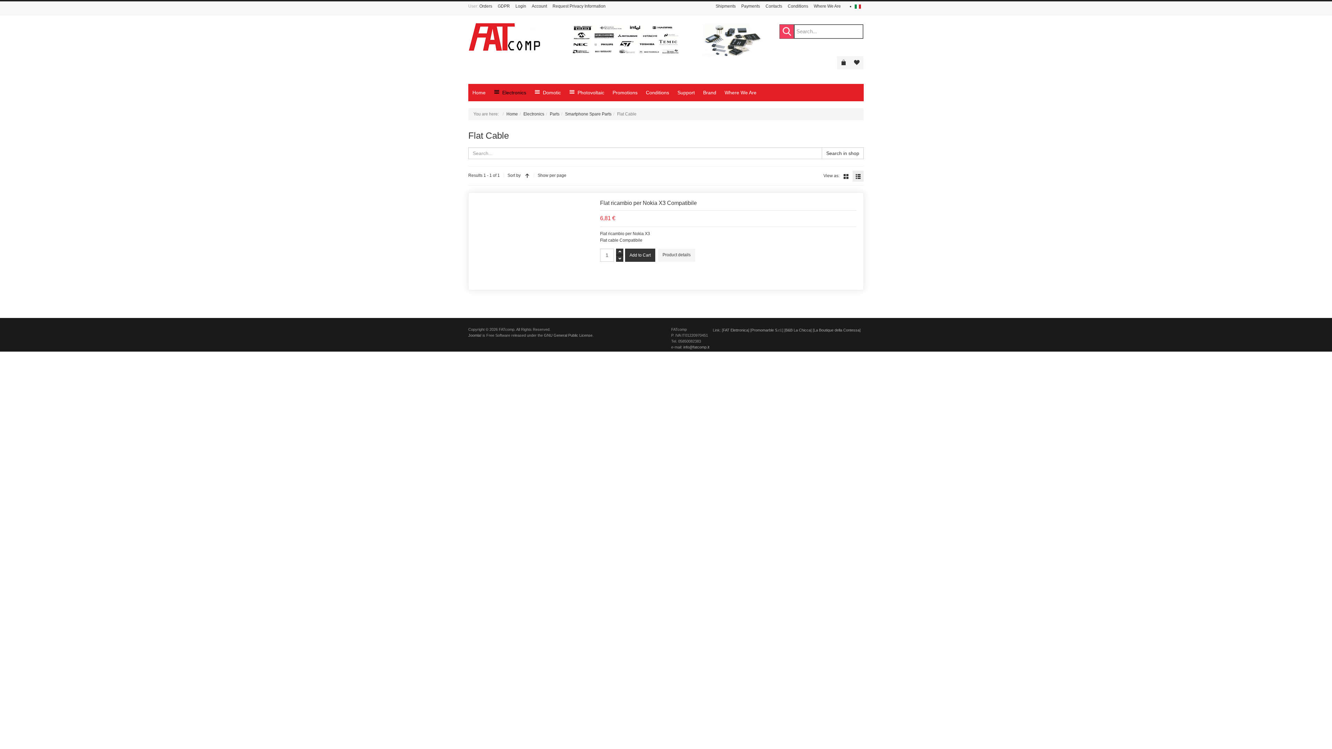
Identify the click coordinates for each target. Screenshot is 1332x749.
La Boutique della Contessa (837, 330)
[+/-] (527, 175)
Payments (750, 6)
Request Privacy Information (579, 6)
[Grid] (846, 176)
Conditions (798, 6)
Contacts (774, 6)
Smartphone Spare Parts (588, 114)
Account (539, 6)
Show (543, 175)
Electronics (533, 114)
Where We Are (827, 6)
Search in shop (842, 153)
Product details (677, 254)
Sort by (514, 175)
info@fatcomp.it (696, 347)
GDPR (504, 6)
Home (512, 114)
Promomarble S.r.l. (766, 330)
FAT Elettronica (735, 330)
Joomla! (474, 335)
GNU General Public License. (569, 335)
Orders (485, 6)
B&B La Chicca (798, 330)
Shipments (726, 6)
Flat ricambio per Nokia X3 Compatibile (648, 203)
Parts (555, 114)
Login (520, 6)
